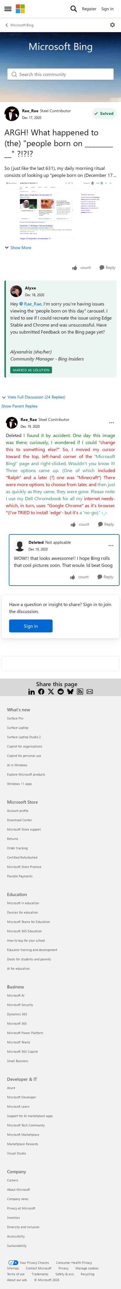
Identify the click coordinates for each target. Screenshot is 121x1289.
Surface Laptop (17, 727)
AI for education (18, 968)
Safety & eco (65, 1274)
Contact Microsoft (38, 1268)
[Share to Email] (90, 691)
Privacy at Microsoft (21, 1208)
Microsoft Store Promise (24, 866)
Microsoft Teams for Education (28, 921)
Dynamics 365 (17, 1014)
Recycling (87, 1274)
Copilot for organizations (24, 746)
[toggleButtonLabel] (112, 25)
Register (89, 8)
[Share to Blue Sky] (70, 691)
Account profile (17, 810)
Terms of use (16, 1274)
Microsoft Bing (22, 25)
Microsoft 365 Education (24, 931)
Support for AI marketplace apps (30, 1116)
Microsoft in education (23, 903)
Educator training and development (32, 950)
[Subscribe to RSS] (80, 691)
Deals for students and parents (29, 959)
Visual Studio (16, 1153)
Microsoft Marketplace (23, 1134)
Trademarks (40, 1274)
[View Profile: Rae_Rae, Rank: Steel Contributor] (11, 113)
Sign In (107, 8)
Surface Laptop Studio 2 (24, 737)
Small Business (17, 1061)
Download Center (19, 820)
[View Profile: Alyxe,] (16, 291)
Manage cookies (87, 1268)
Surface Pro (15, 718)
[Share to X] (51, 691)
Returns (12, 838)
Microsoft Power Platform (25, 1033)
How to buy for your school (26, 940)
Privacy (63, 1268)
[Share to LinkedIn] (31, 691)
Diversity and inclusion (23, 1227)
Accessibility (16, 1236)
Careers (12, 1180)
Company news (17, 1199)
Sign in (31, 626)
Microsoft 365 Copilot (22, 1051)
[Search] (73, 8)
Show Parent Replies (19, 406)
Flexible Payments (20, 876)
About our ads (17, 1280)
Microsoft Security (20, 1004)
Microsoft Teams (18, 1042)
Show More (21, 247)
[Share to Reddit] (61, 691)
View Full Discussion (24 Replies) (36, 397)
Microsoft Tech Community (26, 1125)
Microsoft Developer (21, 1097)
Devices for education (22, 912)
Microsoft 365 (17, 1023)
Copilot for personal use (24, 755)
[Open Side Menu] (7, 8)
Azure (11, 1088)
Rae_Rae (30, 110)
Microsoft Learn (18, 1106)
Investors (13, 1217)
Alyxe (30, 288)
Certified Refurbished (22, 857)
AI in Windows (17, 765)
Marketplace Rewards (22, 1144)
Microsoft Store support (24, 829)
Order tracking (17, 848)
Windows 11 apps (19, 783)
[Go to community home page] (20, 8)
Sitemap (13, 1268)
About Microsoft (18, 1189)
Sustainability (16, 1245)
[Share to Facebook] (41, 691)
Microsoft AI (15, 995)
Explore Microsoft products (26, 774)
